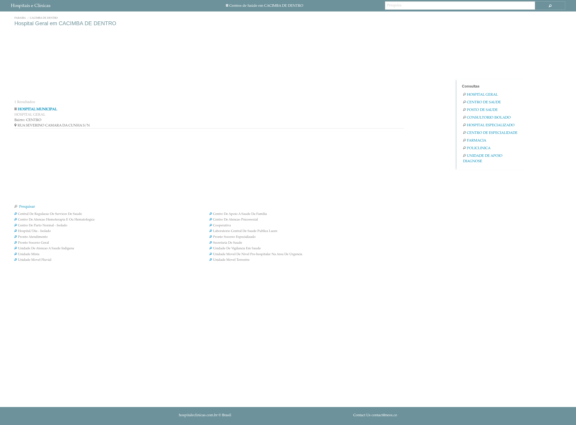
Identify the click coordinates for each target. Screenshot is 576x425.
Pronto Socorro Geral (33, 243)
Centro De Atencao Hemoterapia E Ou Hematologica (56, 219)
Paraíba (20, 18)
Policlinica (478, 148)
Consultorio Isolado (489, 117)
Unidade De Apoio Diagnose (482, 158)
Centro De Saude (484, 102)
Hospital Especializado (491, 125)
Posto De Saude (482, 110)
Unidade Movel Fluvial (34, 260)
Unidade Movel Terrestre (231, 260)
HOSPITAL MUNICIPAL (37, 109)
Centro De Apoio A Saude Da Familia (240, 214)
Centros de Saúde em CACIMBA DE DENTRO (266, 6)
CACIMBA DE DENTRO (44, 18)
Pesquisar (26, 207)
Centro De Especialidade (492, 133)
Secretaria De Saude (227, 243)
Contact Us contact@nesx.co (375, 415)
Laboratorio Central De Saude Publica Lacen (245, 231)
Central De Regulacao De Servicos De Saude (50, 214)
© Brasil (205, 415)
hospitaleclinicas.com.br (198, 415)
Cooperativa (222, 225)
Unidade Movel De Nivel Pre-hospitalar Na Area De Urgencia (257, 254)
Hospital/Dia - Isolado (34, 231)
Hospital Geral (482, 95)
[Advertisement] (149, 62)
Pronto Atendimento (33, 237)
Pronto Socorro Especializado (234, 237)
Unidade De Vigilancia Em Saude (237, 248)
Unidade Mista (28, 254)
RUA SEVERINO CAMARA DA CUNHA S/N (54, 125)
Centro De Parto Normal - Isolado (42, 225)
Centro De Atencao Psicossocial (235, 219)
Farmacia (476, 140)
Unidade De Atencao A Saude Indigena (46, 248)
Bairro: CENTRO (27, 120)
